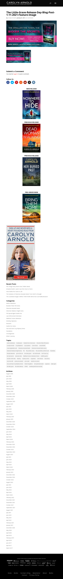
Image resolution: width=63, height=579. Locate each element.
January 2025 (9, 419)
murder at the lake (11, 358)
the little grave (10, 366)
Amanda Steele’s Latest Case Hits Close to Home (19, 289)
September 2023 (10, 452)
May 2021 (9, 517)
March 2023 (9, 467)
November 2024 (10, 424)
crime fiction (35, 345)
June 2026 (9, 378)
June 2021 (9, 515)
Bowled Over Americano (29, 343)
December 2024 (10, 421)
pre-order (27, 361)
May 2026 (9, 381)
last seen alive (18, 356)
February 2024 (10, 442)
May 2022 (9, 490)
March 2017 (9, 548)
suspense (47, 364)
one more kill (10, 361)
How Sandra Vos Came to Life (14, 291)
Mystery (19, 358)
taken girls (53, 364)
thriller (26, 366)
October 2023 (10, 449)
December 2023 (10, 444)
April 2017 (9, 545)
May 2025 (9, 411)
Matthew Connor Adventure (13, 318)
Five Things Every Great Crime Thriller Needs (18, 286)
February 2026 (10, 389)
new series (47, 358)
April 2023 (9, 464)
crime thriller (42, 345)
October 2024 (10, 426)
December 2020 (10, 528)
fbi (24, 351)
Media (51, 573)
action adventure (11, 343)
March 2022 (9, 495)
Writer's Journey (10, 336)
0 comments (29, 18)
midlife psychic (44, 356)
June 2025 (9, 409)
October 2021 (10, 505)
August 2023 (9, 454)
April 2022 (9, 492)
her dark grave (27, 353)
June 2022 (9, 487)
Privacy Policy (34, 575)
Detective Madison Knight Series (15, 311)
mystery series (25, 358)
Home (10, 573)
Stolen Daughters (29, 364)
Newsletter (37, 573)
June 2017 (9, 543)
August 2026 (9, 373)
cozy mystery (27, 345)
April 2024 (9, 437)
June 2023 (9, 459)
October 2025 (10, 399)
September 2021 (10, 507)
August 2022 (9, 482)
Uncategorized (10, 333)
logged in (15, 74)
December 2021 (10, 500)
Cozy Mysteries (19, 345)
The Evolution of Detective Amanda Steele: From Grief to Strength (24, 294)
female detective (11, 353)
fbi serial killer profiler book (42, 351)
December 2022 (10, 475)
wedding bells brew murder (35, 366)
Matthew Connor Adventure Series (31, 356)
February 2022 (10, 497)
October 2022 (10, 480)
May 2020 (9, 530)
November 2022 (10, 477)
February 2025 (10, 416)
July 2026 (8, 376)
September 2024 (10, 429)
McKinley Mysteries (11, 321)
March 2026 (9, 386)
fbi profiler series (30, 351)
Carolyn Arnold (12, 18)
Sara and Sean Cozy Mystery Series (15, 328)
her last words (10, 356)
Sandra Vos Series (11, 326)
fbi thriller (53, 351)
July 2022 (8, 485)
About (45, 573)
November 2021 (10, 502)
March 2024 (9, 439)
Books (16, 573)
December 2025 (10, 394)
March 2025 (9, 414)
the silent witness (19, 366)
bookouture (19, 343)
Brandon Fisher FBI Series (13, 306)
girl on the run (19, 353)
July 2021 (8, 512)
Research (8, 323)
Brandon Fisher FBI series (43, 343)
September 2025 (10, 401)
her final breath (36, 353)
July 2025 (8, 406)
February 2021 (10, 523)
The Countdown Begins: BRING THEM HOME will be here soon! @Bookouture (27, 296)
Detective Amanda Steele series (39, 348)
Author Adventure (11, 303)
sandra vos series (35, 361)
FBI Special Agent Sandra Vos (14, 313)
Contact (24, 575)
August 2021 (9, 510)
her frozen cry (45, 353)
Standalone (9, 331)
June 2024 (9, 432)
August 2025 (9, 404)
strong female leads (38, 364)
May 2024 (9, 434)
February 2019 (10, 538)
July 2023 (8, 457)
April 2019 (9, 535)
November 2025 (10, 396)
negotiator (33, 358)
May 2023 (9, 462)
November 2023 (10, 447)
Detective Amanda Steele (13, 308)
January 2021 (9, 525)
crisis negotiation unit (12, 348)
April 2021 (9, 520)
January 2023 (9, 472)
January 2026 (9, 391)
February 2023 (10, 469)
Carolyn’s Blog (26, 573)
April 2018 (9, 540)
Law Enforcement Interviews (13, 316)
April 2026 (9, 384)
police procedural (19, 361)
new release (40, 358)
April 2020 (9, 533)
